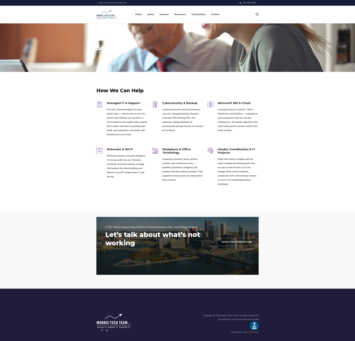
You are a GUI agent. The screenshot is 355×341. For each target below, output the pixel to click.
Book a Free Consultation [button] (237, 242)
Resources (180, 14)
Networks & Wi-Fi (120, 149)
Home (138, 14)
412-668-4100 (249, 2)
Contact (215, 14)
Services (164, 14)
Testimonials (198, 14)
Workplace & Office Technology (176, 151)
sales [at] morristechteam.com (112, 2)
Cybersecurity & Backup (179, 103)
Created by (245, 332)
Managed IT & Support (123, 103)
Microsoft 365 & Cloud (234, 103)
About (150, 14)
